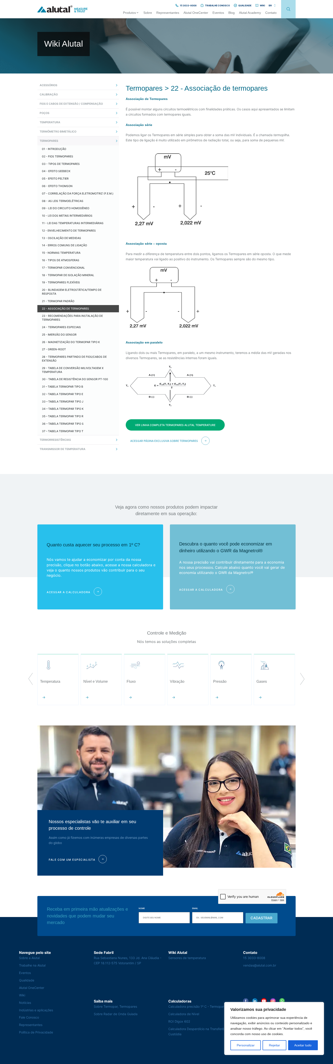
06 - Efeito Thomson (57, 186)
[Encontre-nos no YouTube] (264, 1001)
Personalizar (246, 1045)
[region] (274, 1028)
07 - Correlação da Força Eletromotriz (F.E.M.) (77, 193)
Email (195, 908)
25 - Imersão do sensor (59, 334)
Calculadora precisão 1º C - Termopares (197, 1006)
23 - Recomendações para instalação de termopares (72, 317)
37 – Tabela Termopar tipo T (62, 431)
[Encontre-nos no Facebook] (246, 1001)
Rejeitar (274, 1045)
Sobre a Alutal (29, 958)
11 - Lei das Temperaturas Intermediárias (73, 223)
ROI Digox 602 (179, 1021)
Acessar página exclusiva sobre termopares (164, 441)
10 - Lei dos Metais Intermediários (67, 215)
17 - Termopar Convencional (63, 267)
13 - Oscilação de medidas (61, 238)
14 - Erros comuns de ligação (64, 245)
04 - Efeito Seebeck (56, 171)
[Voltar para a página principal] (62, 9)
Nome (142, 908)
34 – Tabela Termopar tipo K (63, 408)
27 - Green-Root (54, 349)
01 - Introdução (54, 149)
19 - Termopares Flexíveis (61, 282)
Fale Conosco (29, 1017)
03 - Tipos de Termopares (61, 164)
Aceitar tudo (302, 1045)
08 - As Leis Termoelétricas (62, 201)
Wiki (22, 995)
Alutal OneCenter (31, 988)
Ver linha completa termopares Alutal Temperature (175, 425)
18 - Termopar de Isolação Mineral (68, 275)
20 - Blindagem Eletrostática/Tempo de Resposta (71, 291)
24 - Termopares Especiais (61, 327)
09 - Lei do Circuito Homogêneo (65, 208)
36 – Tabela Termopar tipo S (63, 423)
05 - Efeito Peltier (55, 178)
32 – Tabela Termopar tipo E (62, 394)
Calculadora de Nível (183, 1014)
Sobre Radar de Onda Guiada (116, 1014)
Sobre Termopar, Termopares (115, 1006)
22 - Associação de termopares (65, 308)
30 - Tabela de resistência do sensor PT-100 (75, 379)
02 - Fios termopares (57, 156)
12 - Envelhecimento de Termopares (69, 230)
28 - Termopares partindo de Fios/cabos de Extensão (74, 358)
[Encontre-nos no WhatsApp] (282, 1001)
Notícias (25, 1003)
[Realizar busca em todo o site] (288, 9)
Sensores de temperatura (187, 958)
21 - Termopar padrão (58, 301)
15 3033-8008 (254, 958)
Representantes (30, 1025)
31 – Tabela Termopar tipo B (62, 386)
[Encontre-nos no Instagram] (273, 1001)
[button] (30, 679)
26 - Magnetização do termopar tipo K (71, 342)
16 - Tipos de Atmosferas (60, 260)
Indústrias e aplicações (36, 1010)
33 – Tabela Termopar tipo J (62, 401)
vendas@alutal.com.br (259, 965)
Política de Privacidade (36, 1032)
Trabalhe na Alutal (32, 965)
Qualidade (26, 980)
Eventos (25, 973)
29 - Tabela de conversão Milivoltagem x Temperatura (73, 370)
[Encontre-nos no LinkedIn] (255, 1001)
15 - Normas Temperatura (61, 252)
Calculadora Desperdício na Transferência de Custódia (201, 1031)
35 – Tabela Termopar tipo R (62, 416)
